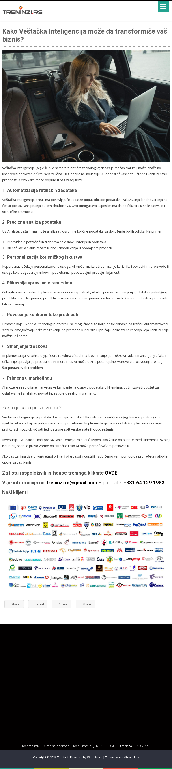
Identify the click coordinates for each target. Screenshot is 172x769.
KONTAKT (143, 746)
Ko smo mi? (30, 746)
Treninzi (63, 757)
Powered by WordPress (86, 757)
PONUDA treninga (119, 746)
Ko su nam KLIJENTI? (87, 746)
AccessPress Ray (127, 757)
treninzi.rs (58, 482)
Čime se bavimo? (56, 746)
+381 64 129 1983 (144, 482)
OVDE (111, 473)
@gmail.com (83, 482)
